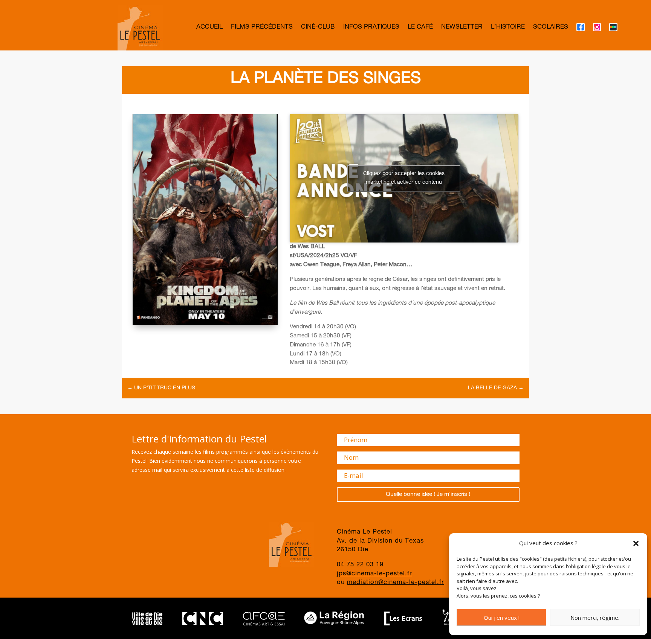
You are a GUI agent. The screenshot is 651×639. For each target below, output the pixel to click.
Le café (420, 28)
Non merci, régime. (594, 617)
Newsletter (462, 28)
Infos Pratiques (371, 28)
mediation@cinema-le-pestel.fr (395, 583)
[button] (636, 543)
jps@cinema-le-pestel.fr (374, 574)
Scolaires (550, 28)
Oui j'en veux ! (502, 617)
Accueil (209, 28)
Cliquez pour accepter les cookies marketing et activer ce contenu (404, 178)
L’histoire (508, 28)
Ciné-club (318, 28)
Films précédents (262, 28)
